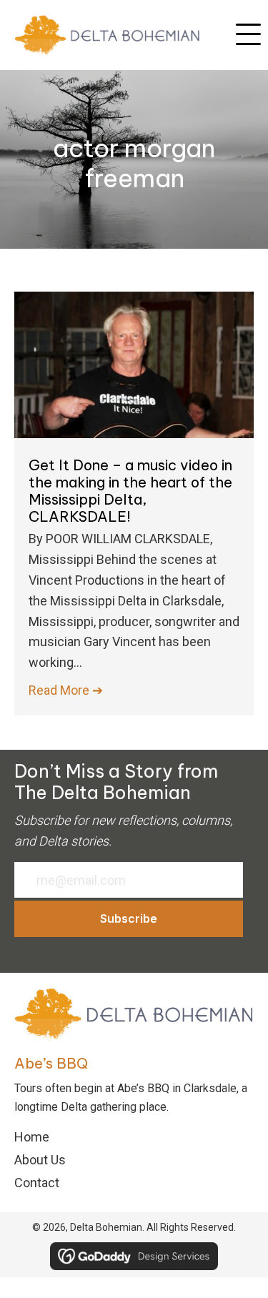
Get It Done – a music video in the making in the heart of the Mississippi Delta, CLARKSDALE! (130, 490)
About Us (40, 1159)
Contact (36, 1182)
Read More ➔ (66, 690)
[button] (248, 35)
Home (31, 1136)
